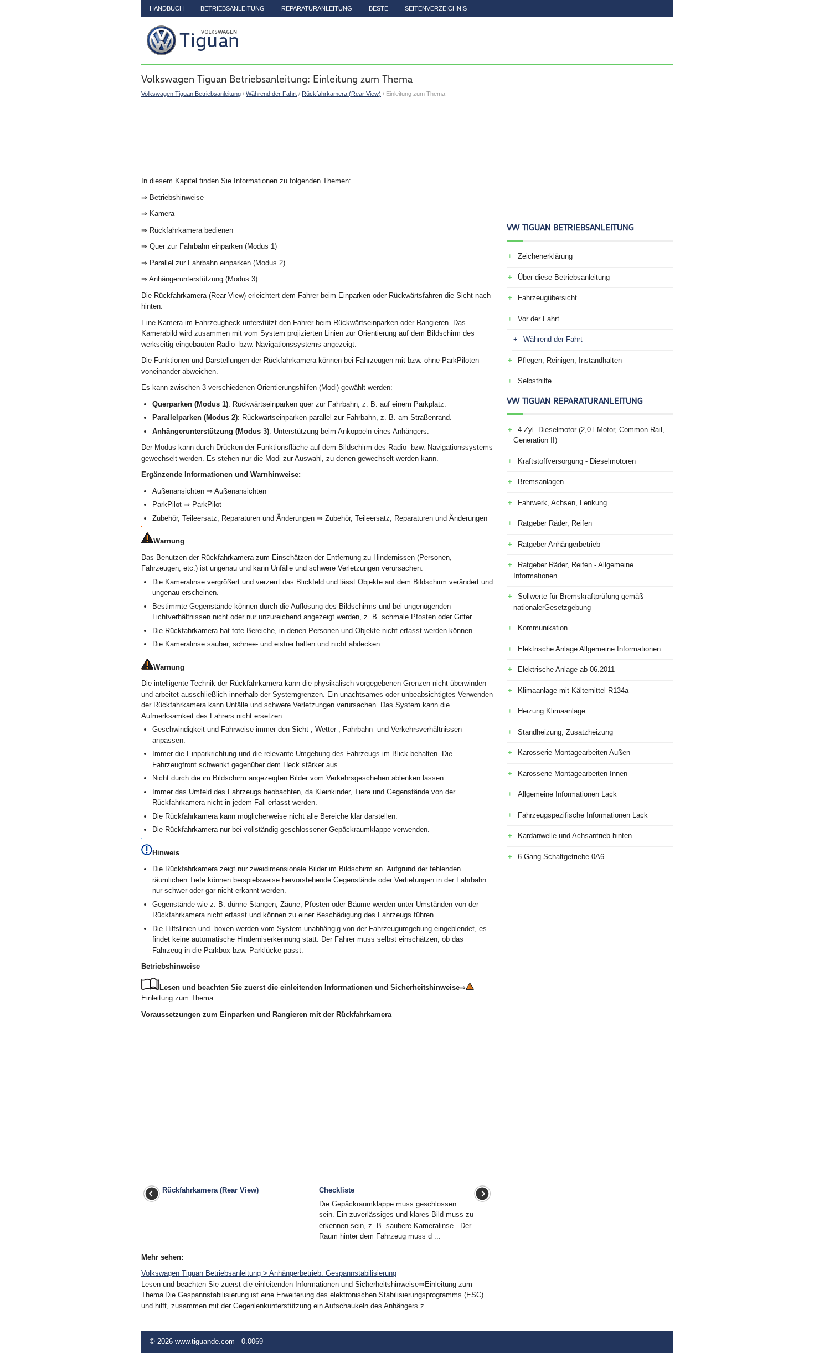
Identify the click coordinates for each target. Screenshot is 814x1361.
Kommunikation (543, 628)
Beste (378, 8)
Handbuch (167, 8)
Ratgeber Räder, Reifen (555, 523)
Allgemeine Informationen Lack (567, 794)
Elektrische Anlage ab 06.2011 (566, 669)
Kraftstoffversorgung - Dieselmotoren (577, 461)
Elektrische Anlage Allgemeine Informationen (589, 649)
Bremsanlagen (541, 481)
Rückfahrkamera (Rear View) (341, 93)
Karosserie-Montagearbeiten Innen (572, 773)
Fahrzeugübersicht (547, 298)
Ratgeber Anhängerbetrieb (559, 544)
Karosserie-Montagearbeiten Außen (574, 752)
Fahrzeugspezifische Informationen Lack (583, 815)
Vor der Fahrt (538, 319)
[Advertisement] (317, 137)
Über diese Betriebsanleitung (564, 277)
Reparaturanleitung (316, 8)
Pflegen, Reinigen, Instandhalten (570, 360)
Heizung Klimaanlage (551, 711)
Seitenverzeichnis (436, 8)
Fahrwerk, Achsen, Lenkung (562, 503)
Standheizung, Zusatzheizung (565, 732)
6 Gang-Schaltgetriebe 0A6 (561, 856)
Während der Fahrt (271, 93)
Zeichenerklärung (545, 256)
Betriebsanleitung (232, 8)
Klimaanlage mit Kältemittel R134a (573, 690)
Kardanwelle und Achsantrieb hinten (575, 835)
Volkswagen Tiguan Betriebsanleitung (191, 93)
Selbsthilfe (535, 381)
